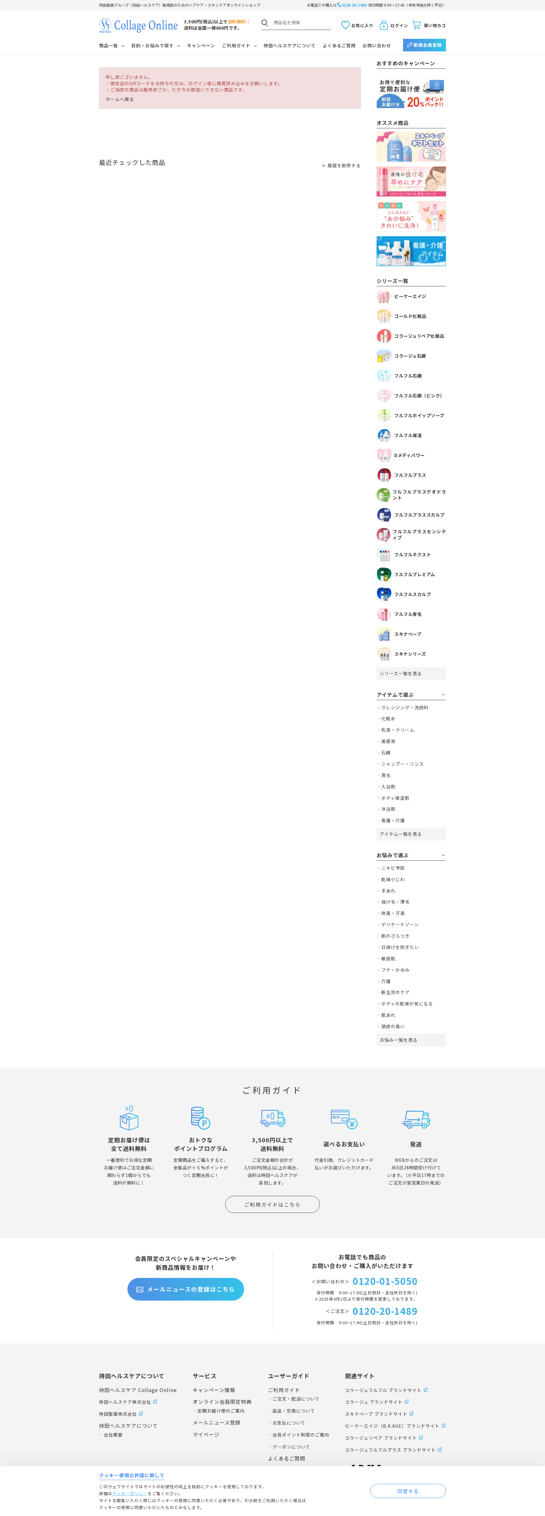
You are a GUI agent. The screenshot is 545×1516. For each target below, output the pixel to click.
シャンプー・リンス (402, 764)
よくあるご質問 (339, 45)
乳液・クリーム (397, 730)
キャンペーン (201, 45)
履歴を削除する (344, 165)
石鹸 (386, 752)
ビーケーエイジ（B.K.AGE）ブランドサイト (392, 1426)
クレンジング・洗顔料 (405, 707)
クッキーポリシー (130, 1493)
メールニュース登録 (217, 1422)
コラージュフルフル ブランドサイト (383, 1390)
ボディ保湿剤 (395, 798)
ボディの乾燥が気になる (407, 1003)
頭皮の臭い (393, 1026)
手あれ (388, 890)
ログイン (399, 25)
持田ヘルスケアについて (290, 45)
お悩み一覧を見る (399, 1040)
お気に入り (362, 25)
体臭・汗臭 (393, 913)
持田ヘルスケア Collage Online (138, 1390)
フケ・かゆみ (395, 970)
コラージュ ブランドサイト (374, 1402)
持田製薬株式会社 (118, 1414)
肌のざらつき (395, 936)
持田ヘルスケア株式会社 (125, 1402)
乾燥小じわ (393, 879)
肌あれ (388, 1015)
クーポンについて (291, 1446)
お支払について (289, 1422)
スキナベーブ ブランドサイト (376, 1414)
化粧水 (388, 718)
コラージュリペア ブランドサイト (381, 1438)
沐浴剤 (388, 809)
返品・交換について (293, 1411)
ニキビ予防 (393, 868)
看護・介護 (393, 820)
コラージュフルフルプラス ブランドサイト (390, 1450)
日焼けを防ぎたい (400, 947)
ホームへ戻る (120, 99)
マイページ (206, 1434)
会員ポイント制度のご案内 (300, 1434)
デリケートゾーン (400, 924)
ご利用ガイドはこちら (272, 1204)
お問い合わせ (377, 45)
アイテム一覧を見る (401, 834)
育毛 (386, 775)
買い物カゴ (435, 25)
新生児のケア (395, 992)
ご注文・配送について (296, 1399)
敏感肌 (388, 958)
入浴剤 (388, 786)
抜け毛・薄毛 (395, 901)
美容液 (388, 741)
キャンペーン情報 (214, 1390)
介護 (386, 981)
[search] (264, 23)
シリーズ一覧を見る (401, 673)
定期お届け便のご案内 (221, 1411)
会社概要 (113, 1434)
